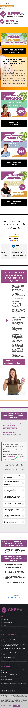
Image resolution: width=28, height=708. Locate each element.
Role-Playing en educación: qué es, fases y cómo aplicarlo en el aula (13, 684)
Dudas (4, 625)
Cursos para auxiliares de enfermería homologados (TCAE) (14, 653)
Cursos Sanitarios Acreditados (10, 427)
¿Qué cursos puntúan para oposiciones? (12, 423)
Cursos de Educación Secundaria (10, 663)
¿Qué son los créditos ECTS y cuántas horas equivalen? (12, 640)
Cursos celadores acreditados (9, 425)
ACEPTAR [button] (16, 705)
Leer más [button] (4, 257)
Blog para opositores (7, 622)
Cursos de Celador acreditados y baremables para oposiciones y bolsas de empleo (14, 645)
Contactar (5, 630)
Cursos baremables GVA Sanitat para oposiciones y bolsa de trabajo (13, 669)
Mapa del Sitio (6, 628)
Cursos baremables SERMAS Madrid (9, 674)
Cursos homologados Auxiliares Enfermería (12, 434)
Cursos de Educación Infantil (9, 657)
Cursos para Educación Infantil (10, 436)
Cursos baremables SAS (6, 679)
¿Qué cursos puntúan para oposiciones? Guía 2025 (14, 636)
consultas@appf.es (11, 456)
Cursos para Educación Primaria (10, 432)
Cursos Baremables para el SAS (10, 428)
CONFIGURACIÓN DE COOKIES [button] (6, 705)
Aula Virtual (5, 619)
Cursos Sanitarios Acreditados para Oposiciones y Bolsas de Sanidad (14, 649)
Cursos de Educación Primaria (9, 660)
